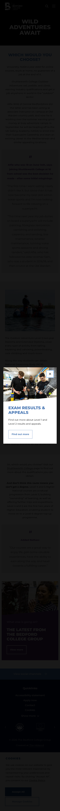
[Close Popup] (50, 374)
